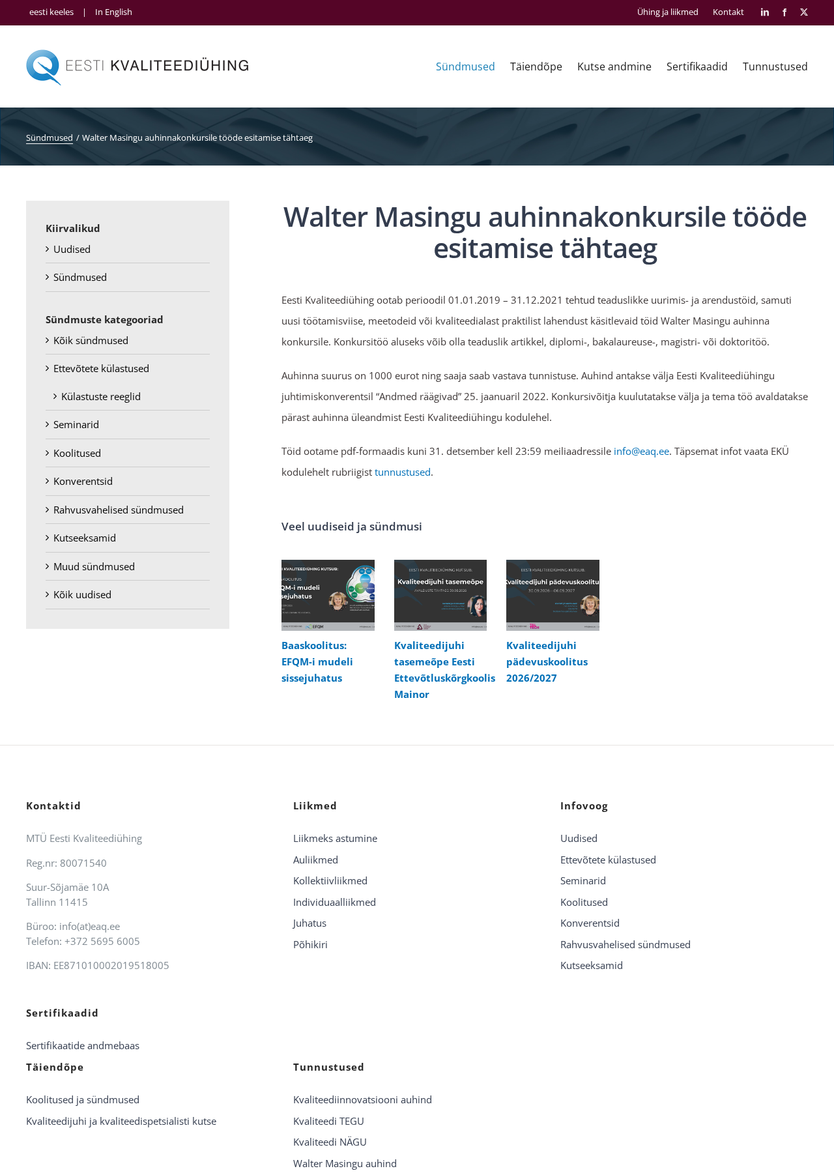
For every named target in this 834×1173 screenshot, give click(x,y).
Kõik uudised (82, 594)
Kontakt (728, 12)
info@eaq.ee (641, 450)
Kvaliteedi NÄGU (330, 1141)
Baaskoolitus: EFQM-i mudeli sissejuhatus (324, 595)
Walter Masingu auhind (345, 1163)
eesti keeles (51, 12)
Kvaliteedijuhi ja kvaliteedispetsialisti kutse (121, 1120)
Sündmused (80, 276)
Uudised (72, 248)
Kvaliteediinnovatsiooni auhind (362, 1099)
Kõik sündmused (90, 340)
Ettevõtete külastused (101, 368)
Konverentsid (83, 480)
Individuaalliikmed (334, 901)
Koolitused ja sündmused (82, 1099)
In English (113, 12)
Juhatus (309, 922)
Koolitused (77, 452)
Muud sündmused (94, 566)
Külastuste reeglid (101, 396)
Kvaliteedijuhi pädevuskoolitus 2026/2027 (549, 595)
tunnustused (403, 471)
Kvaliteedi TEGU (328, 1120)
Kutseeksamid (84, 537)
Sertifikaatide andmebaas (82, 1045)
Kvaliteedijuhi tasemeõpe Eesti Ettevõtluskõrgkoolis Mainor (437, 595)
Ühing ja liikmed (667, 12)
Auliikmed (315, 859)
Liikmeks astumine (335, 838)
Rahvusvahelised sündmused (118, 509)
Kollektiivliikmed (330, 880)
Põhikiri (310, 944)
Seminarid (76, 424)
